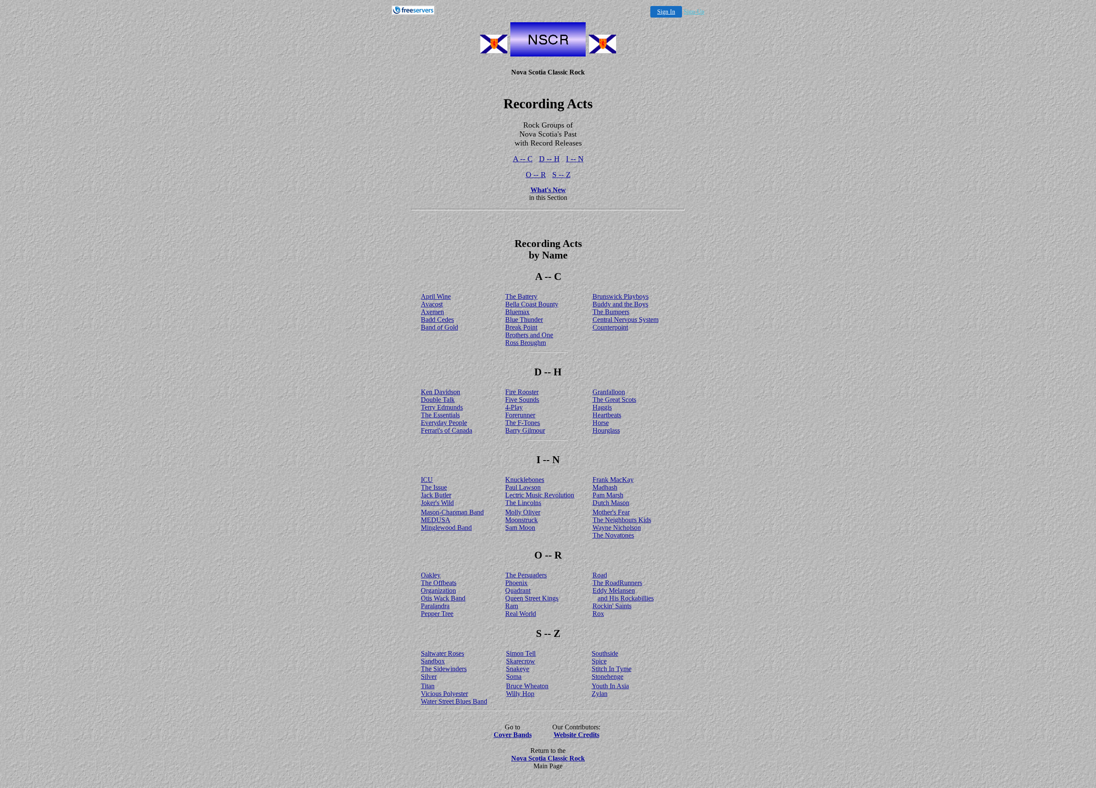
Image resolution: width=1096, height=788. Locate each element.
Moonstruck (521, 519)
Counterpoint (610, 327)
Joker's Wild (437, 502)
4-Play (514, 407)
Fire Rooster (522, 391)
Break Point (521, 327)
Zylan (600, 693)
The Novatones (613, 535)
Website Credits (576, 734)
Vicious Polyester (444, 693)
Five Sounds (522, 399)
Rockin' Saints (612, 606)
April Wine (436, 296)
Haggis (602, 407)
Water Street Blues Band (454, 701)
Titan (428, 686)
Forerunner (520, 415)
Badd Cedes (437, 319)
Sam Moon (520, 527)
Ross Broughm (525, 342)
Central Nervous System (625, 319)
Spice (599, 661)
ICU (427, 479)
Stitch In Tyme (611, 668)
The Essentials (440, 415)
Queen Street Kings (531, 598)
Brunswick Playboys (621, 296)
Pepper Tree (437, 613)
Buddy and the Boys (620, 304)
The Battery (521, 296)
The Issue (434, 487)
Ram (511, 606)
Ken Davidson (440, 391)
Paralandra (435, 606)
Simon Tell (521, 653)
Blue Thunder (524, 319)
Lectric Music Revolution (539, 495)
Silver (429, 676)
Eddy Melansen (614, 590)
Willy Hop (520, 693)
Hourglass (606, 430)
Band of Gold (439, 327)
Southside (605, 653)
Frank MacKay (613, 479)
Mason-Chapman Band (452, 512)
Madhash (605, 487)
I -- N (575, 159)
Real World (520, 613)
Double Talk (438, 399)
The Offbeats (438, 582)
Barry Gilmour (525, 430)
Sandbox (433, 661)
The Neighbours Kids (622, 519)
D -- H (549, 159)
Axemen (432, 311)
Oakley (431, 575)
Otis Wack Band (443, 598)
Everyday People (444, 422)
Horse (601, 422)
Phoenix (516, 582)
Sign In (666, 12)
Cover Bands (513, 734)
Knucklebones (524, 479)
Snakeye (517, 668)
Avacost (432, 304)
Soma (513, 676)
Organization (438, 590)
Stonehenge (607, 676)
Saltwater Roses (442, 653)
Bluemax (517, 311)
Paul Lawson (523, 487)
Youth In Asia (610, 686)
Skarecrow (520, 661)
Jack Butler (436, 495)
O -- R (536, 174)
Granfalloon (609, 391)
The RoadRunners (617, 582)
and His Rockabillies (626, 598)
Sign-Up (694, 12)
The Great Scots (614, 399)
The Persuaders (526, 575)
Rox (598, 613)
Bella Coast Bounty (531, 304)
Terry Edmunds (442, 407)
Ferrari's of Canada (446, 430)
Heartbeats (607, 415)
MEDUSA (435, 519)
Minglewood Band (446, 527)
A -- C (523, 159)
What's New (548, 189)
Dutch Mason (611, 502)
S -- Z (561, 174)
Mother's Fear (611, 512)
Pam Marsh (608, 495)
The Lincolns (523, 502)
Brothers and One (529, 335)
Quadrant (517, 590)
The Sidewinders (444, 668)
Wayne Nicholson (617, 527)
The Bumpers (611, 311)
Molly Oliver (522, 512)
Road (600, 575)
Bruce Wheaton (527, 686)
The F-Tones (522, 422)
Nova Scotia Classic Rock (548, 758)
